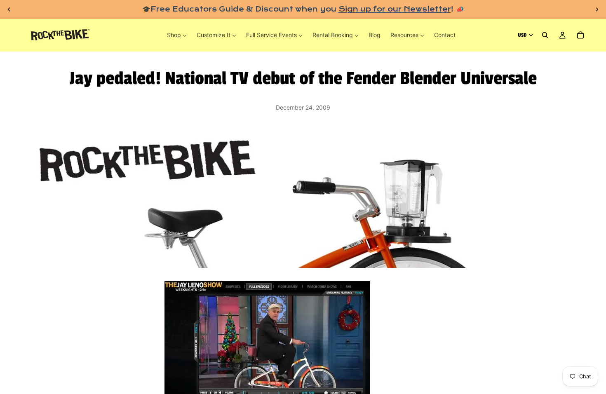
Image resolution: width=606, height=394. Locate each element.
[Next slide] (597, 9)
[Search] (545, 35)
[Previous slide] (9, 9)
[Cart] (580, 35)
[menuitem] (177, 35)
